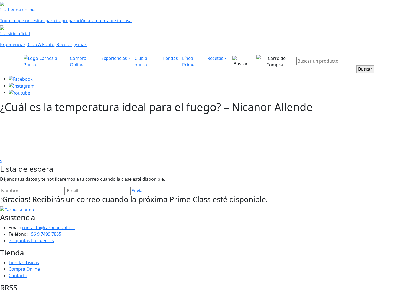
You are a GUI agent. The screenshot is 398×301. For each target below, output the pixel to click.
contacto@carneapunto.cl (48, 228)
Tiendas (170, 58)
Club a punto (141, 61)
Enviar (138, 191)
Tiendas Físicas (24, 263)
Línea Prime (188, 61)
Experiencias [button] (114, 58)
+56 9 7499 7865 (45, 234)
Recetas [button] (215, 58)
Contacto (18, 276)
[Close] (371, 53)
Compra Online (78, 61)
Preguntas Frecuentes (31, 241)
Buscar (365, 69)
